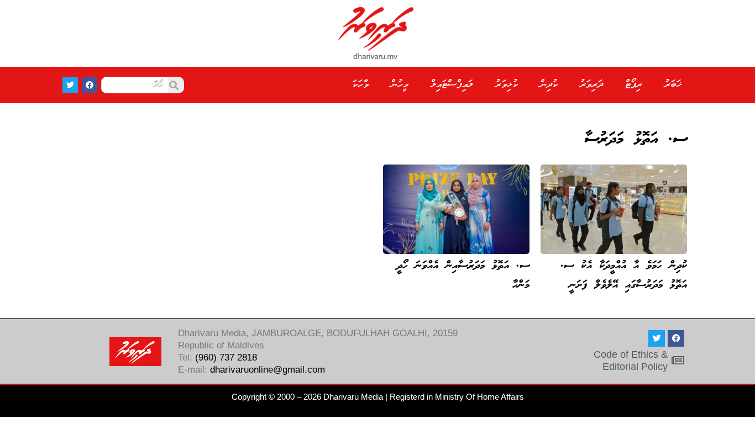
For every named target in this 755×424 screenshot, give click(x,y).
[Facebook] (89, 85)
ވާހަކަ (360, 84)
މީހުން (399, 84)
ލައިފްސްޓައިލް (452, 84)
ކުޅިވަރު (506, 84)
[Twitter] (70, 85)
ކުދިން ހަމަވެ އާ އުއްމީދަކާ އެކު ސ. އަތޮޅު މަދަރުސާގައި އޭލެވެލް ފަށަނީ (623, 275)
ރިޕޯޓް (633, 84)
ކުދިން (549, 84)
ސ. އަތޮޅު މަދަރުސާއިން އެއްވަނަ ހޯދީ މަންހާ (463, 275)
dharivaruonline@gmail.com (267, 369)
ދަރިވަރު (591, 84)
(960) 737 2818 (226, 357)
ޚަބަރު (672, 84)
